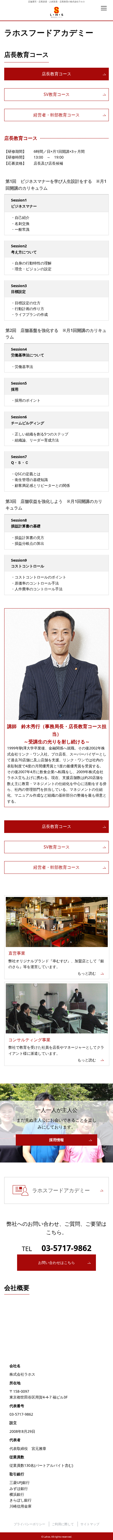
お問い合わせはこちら (56, 1262)
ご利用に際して (63, 1524)
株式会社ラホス (56, 12)
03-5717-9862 (66, 1248)
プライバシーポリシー (29, 1524)
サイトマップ (89, 1524)
